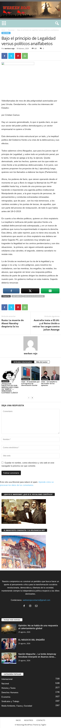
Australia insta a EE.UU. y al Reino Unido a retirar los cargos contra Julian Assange (46, 325)
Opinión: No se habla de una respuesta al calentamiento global (38, 627)
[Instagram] (31, 606)
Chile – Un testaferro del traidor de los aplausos (49, 383)
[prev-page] (28, 397)
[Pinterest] (18, 56)
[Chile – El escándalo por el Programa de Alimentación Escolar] (30, 373)
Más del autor (42, 362)
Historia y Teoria (8, 688)
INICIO (18, 720)
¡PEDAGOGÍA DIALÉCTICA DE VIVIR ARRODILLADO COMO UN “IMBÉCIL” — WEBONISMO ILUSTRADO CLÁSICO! (10, 388)
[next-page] (32, 397)
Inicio (3, 30)
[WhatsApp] (25, 56)
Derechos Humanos (9, 692)
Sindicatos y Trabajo (10, 701)
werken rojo (10, 48)
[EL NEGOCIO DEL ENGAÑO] (8, 643)
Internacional (6, 679)
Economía (5, 697)
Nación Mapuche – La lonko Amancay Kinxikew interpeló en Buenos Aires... (37, 655)
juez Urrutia (17, 296)
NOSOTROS (28, 720)
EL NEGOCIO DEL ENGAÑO (31, 639)
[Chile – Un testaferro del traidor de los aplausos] (50, 373)
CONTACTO (40, 720)
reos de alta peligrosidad (34, 296)
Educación (25, 379)
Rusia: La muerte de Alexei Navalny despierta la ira (12, 323)
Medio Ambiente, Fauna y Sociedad (16, 706)
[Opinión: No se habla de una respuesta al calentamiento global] (8, 629)
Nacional (11, 30)
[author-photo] (30, 343)
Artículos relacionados (23, 362)
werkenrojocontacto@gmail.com (36, 600)
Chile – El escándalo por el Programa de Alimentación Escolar (30, 383)
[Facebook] (4, 56)
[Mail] (36, 606)
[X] (11, 56)
